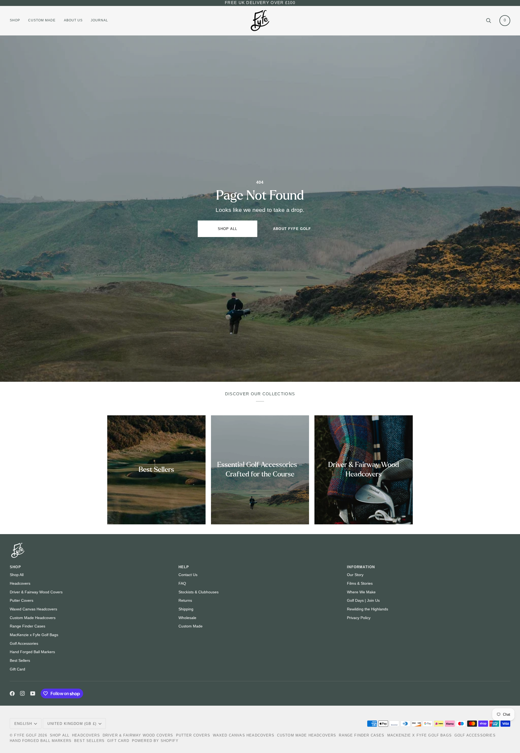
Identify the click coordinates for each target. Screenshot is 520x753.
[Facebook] (12, 693)
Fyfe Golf (25, 735)
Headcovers (20, 583)
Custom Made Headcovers (33, 618)
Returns (185, 601)
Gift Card (17, 669)
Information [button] (361, 567)
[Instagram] (22, 693)
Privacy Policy (358, 618)
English (23, 724)
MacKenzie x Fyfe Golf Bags (34, 635)
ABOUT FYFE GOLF (292, 229)
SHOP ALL (227, 229)
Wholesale (187, 618)
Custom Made (190, 626)
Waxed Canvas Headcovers (33, 609)
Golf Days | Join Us (363, 601)
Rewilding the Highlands (367, 609)
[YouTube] (32, 693)
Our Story (355, 575)
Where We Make (361, 592)
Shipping (185, 609)
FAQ (182, 583)
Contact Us (187, 575)
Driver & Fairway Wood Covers (36, 592)
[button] (17, 20)
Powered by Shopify (155, 741)
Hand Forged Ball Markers (32, 652)
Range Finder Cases (27, 626)
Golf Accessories (24, 644)
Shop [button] (15, 567)
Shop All (17, 575)
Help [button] (183, 567)
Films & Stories (360, 583)
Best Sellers (20, 661)
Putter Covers (21, 601)
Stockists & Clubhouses (198, 592)
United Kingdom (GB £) (71, 724)
